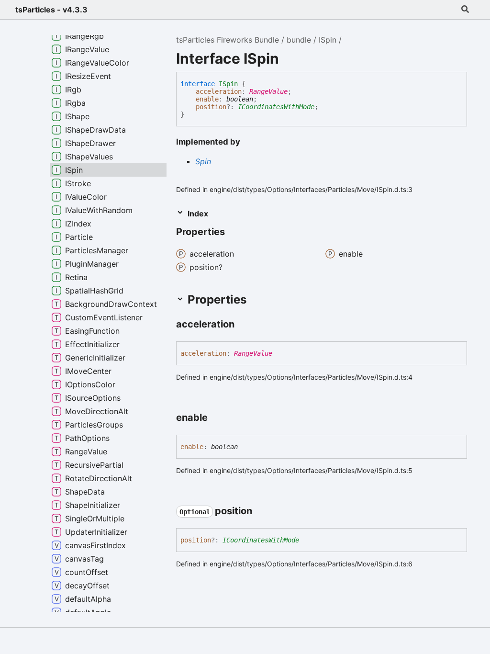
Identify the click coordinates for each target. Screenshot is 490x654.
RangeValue (268, 91)
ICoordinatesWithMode (276, 107)
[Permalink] (243, 324)
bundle (299, 40)
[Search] (465, 9)
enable (207, 99)
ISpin (327, 40)
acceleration (219, 91)
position (211, 107)
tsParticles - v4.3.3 (51, 9)
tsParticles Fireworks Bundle (227, 40)
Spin (203, 161)
